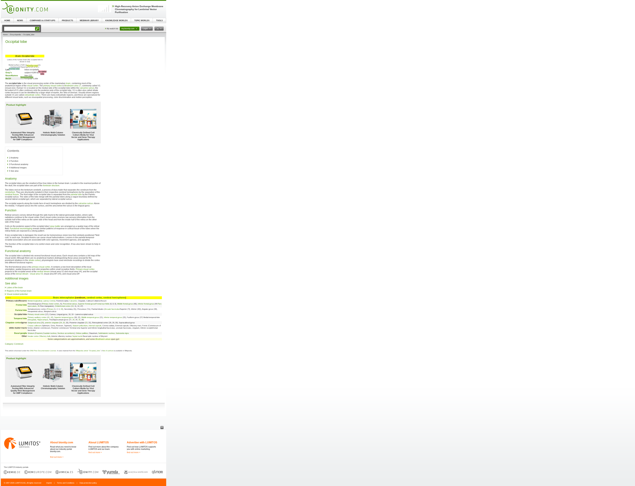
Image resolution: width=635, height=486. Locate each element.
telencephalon (67, 297)
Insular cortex (33, 336)
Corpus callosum (34, 326)
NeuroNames (11, 75)
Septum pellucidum (80, 326)
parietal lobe (76, 194)
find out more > (57, 457)
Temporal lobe (26, 77)
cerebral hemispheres (114, 297)
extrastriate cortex (32, 95)
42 (52, 317)
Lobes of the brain (15, 287)
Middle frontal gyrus (125, 304)
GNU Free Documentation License (43, 351)
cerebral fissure (12, 194)
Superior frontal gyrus (86, 304)
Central (52, 301)
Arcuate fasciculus (112, 309)
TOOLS (159, 20)
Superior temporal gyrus (64, 317)
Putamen (38, 333)
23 (86, 323)
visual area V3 (36, 274)
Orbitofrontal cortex (62, 306)
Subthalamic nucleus (106, 333)
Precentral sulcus (70, 304)
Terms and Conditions (65, 483)
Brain (56, 297)
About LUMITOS (98, 442)
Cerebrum (18, 344)
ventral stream (43, 271)
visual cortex (32, 86)
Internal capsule (95, 326)
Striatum (31, 333)
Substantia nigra (122, 333)
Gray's (8, 72)
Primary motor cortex (50, 304)
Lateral (45, 301)
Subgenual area (34, 323)
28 (73, 320)
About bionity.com (61, 442)
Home (5, 35)
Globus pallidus (82, 333)
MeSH (8, 78)
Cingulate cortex (13, 322)
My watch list (112, 28)
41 (49, 317)
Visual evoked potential (17, 294)
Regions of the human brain (19, 291)
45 (39, 306)
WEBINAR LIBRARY (89, 20)
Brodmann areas (102, 339)
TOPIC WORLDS (141, 20)
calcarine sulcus (87, 88)
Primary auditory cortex (37, 317)
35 (79, 320)
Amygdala (32, 320)
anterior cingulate (52, 323)
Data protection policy (88, 483)
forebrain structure (51, 185)
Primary (50, 309)
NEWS (20, 20)
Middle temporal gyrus (90, 317)
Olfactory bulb (44, 336)
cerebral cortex (94, 297)
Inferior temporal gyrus (113, 317)
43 (62, 309)
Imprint (49, 483)
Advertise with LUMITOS (142, 442)
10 (73, 306)
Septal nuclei (77, 336)
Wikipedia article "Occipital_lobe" (88, 351)
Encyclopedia (15, 35)
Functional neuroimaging (21, 228)
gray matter (55, 226)
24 (61, 323)
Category (9, 344)
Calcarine (73, 301)
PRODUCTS (67, 20)
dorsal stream (22, 274)
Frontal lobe (14, 69)
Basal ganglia (20, 333)
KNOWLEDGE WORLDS (116, 20)
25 (42, 323)
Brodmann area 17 (72, 86)
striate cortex (34, 260)
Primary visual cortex (85, 269)
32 (64, 323)
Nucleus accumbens (66, 333)
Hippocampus (42, 320)
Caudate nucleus (50, 333)
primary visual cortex (52, 86)
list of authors (108, 351)
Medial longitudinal (35, 301)
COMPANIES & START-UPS (42, 20)
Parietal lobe (32, 66)
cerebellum (10, 192)
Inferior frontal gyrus (146, 304)
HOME (7, 20)
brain (68, 83)
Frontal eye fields (102, 304)
